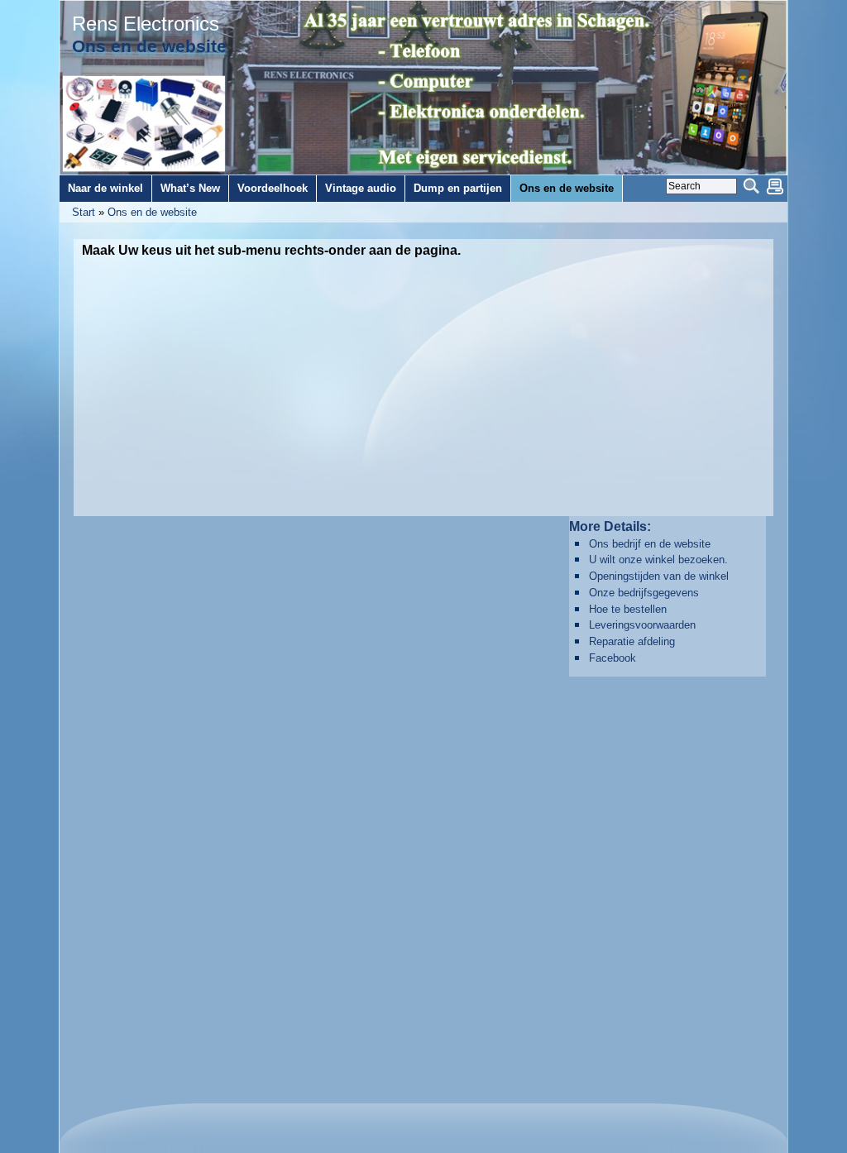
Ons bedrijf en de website (650, 544)
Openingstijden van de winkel (659, 576)
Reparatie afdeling (632, 641)
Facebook (612, 658)
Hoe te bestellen (628, 609)
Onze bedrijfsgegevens (644, 592)
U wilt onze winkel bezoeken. (658, 559)
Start (83, 212)
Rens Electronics (145, 24)
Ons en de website (152, 212)
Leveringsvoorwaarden (642, 625)
